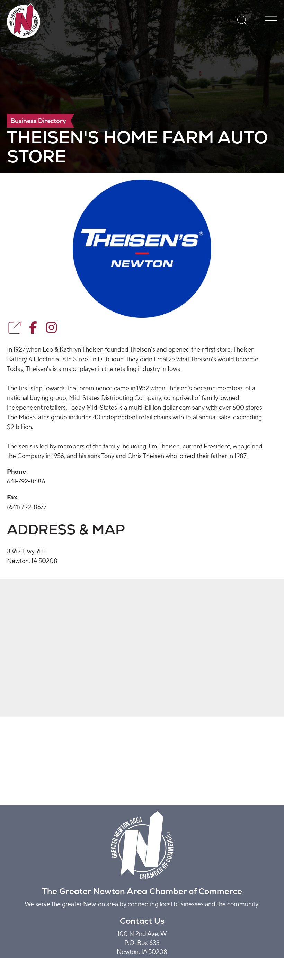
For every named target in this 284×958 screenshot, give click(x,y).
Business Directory (38, 121)
